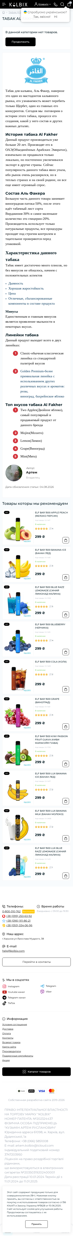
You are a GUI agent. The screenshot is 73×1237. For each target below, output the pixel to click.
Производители (11, 1051)
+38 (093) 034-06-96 (19, 925)
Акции (6, 1060)
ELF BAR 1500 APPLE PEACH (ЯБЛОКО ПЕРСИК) (51, 514)
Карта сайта (9, 1046)
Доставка (7, 1028)
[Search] (62, 4)
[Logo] (18, 4)
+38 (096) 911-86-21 (18, 920)
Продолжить (20, 41)
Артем (31, 472)
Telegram (51, 986)
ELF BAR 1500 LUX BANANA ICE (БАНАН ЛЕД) (51, 775)
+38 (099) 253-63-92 (19, 916)
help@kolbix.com (13, 951)
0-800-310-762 (11, 911)
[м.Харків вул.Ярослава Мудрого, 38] (36, 895)
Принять (36, 1224)
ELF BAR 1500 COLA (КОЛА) (51, 661)
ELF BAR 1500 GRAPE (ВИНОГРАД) (47, 701)
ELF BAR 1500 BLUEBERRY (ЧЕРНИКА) (50, 626)
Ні (55, 16)
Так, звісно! (41, 16)
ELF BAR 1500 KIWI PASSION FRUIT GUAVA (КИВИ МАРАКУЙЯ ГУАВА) (51, 739)
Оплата (6, 1033)
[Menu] (4, 4)
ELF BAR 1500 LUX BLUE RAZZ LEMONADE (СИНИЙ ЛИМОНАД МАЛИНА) (50, 851)
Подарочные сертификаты (17, 1055)
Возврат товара (11, 1042)
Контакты (7, 1037)
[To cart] (65, 540)
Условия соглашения (14, 1024)
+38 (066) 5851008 (34, 1141)
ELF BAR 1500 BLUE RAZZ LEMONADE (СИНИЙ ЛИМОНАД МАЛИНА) (49, 590)
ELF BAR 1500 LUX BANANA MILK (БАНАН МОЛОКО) (51, 812)
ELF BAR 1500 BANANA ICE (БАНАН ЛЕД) (50, 551)
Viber (49, 991)
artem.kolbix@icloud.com (34, 1145)
